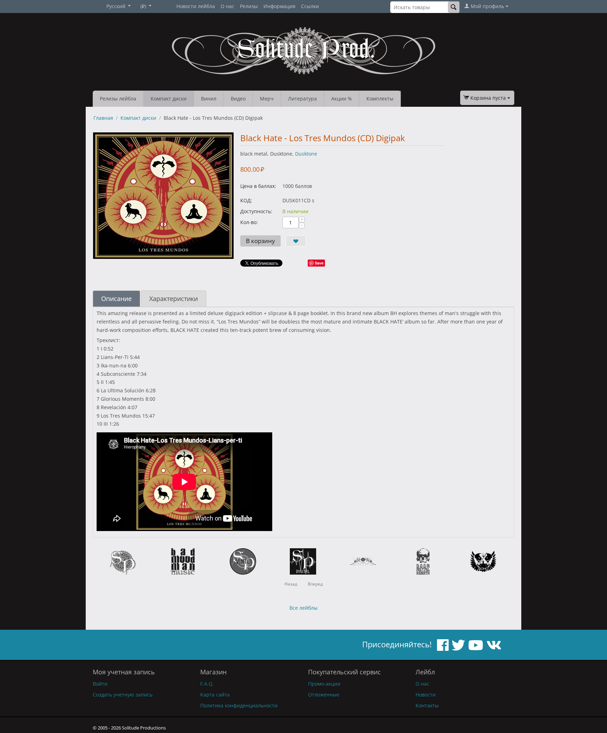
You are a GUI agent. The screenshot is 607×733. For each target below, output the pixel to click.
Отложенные (323, 694)
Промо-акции (324, 683)
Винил (208, 98)
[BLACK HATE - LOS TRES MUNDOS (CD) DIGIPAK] (163, 195)
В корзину (260, 241)
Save (319, 263)
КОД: (246, 200)
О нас (227, 6)
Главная (103, 117)
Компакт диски (169, 98)
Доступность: (256, 211)
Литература (302, 98)
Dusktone (306, 153)
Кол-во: (249, 222)
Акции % (341, 98)
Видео (238, 98)
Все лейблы (303, 607)
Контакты (427, 705)
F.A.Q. (207, 683)
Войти (100, 683)
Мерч (267, 98)
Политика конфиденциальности (239, 705)
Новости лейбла (195, 6)
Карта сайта (215, 694)
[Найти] (453, 7)
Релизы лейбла (118, 98)
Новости (426, 694)
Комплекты (379, 98)
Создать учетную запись (122, 694)
